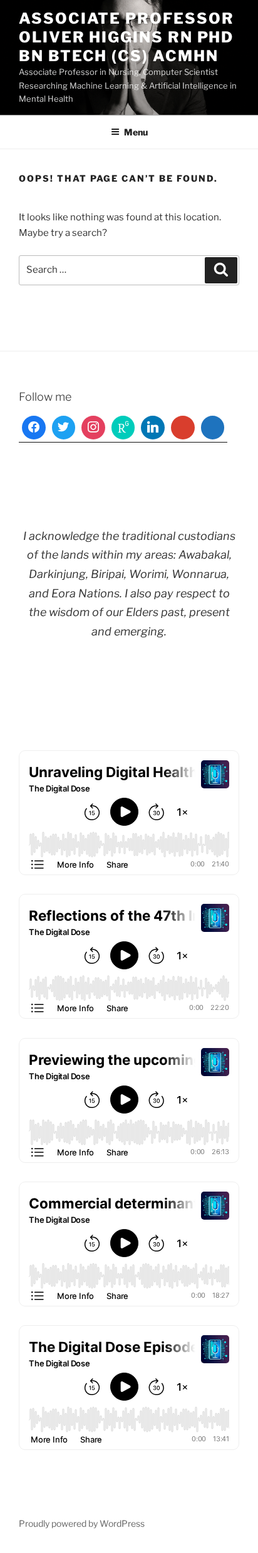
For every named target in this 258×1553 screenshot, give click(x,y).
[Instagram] (93, 428)
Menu (136, 132)
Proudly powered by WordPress (82, 1523)
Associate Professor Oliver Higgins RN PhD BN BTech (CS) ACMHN (126, 37)
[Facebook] (34, 428)
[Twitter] (64, 428)
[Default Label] (123, 428)
